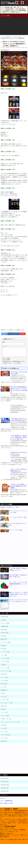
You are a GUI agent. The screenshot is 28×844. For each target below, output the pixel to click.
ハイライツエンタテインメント (9, 722)
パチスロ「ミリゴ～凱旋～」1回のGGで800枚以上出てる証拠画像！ (18, 486)
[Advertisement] (14, 26)
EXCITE (3, 683)
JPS (2, 693)
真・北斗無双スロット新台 (11, 507)
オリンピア (4, 623)
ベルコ (2, 655)
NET (2, 636)
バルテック (4, 715)
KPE (2, 648)
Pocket (22, 333)
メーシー (3, 712)
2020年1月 (4, 791)
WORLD (3, 741)
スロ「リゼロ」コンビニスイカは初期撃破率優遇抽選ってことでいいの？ (18, 584)
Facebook (10, 333)
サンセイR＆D (5, 734)
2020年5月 (4, 778)
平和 (2, 709)
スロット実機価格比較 (6, 800)
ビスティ (3, 677)
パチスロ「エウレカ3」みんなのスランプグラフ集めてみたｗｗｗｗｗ (18, 601)
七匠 (2, 664)
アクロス (3, 680)
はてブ (16, 333)
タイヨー (3, 738)
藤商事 (2, 639)
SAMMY (3, 616)
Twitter (4, 333)
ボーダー (3, 731)
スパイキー (4, 699)
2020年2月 (4, 788)
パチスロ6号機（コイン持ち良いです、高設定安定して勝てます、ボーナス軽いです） (18, 437)
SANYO (3, 674)
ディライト (4, 667)
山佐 (2, 620)
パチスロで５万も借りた (17, 405)
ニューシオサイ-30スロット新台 (17, 517)
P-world (2, 798)
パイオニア (4, 658)
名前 (3, 342)
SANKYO (3, 632)
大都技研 (3, 626)
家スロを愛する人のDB (6, 803)
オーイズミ (4, 661)
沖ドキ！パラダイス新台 (15, 530)
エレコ (2, 687)
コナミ (2, 696)
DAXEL (3, 706)
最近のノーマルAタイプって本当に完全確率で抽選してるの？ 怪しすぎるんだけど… (18, 594)
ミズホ (2, 728)
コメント (4, 346)
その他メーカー (5, 718)
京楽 (2, 645)
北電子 (2, 629)
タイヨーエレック (5, 703)
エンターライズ (5, 671)
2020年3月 (4, 784)
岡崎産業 (3, 690)
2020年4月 (4, 781)
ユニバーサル (4, 642)
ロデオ (2, 725)
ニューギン (4, 652)
